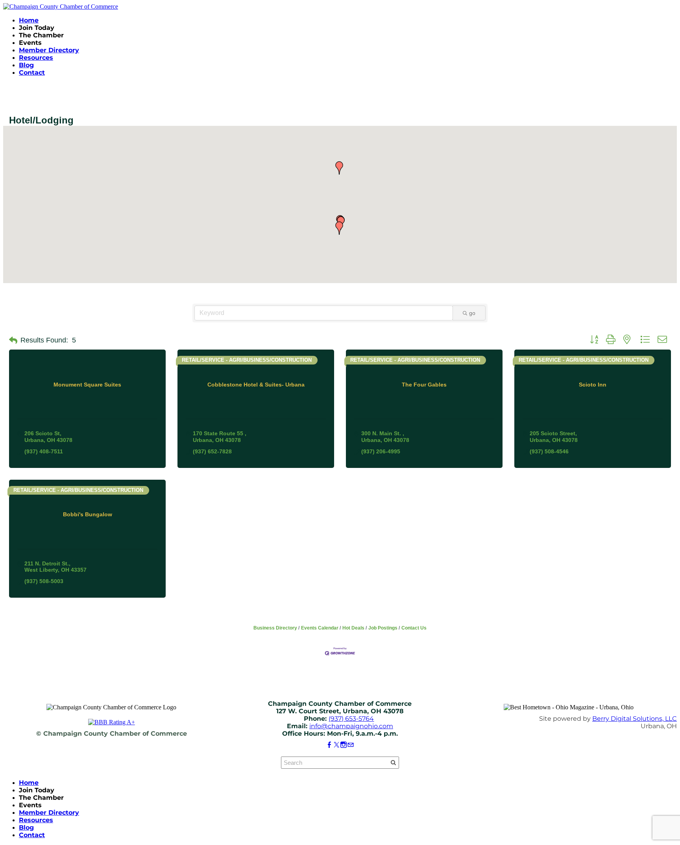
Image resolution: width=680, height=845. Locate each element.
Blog (26, 65)
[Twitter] (336, 745)
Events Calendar (319, 628)
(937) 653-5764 (351, 718)
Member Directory (49, 50)
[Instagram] (343, 745)
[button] (339, 168)
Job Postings (382, 628)
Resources (36, 57)
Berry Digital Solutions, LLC (634, 718)
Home (29, 20)
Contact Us (414, 628)
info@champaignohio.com (351, 726)
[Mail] (350, 745)
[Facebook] (329, 745)
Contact (32, 72)
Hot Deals (353, 628)
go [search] (472, 313)
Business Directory (275, 628)
